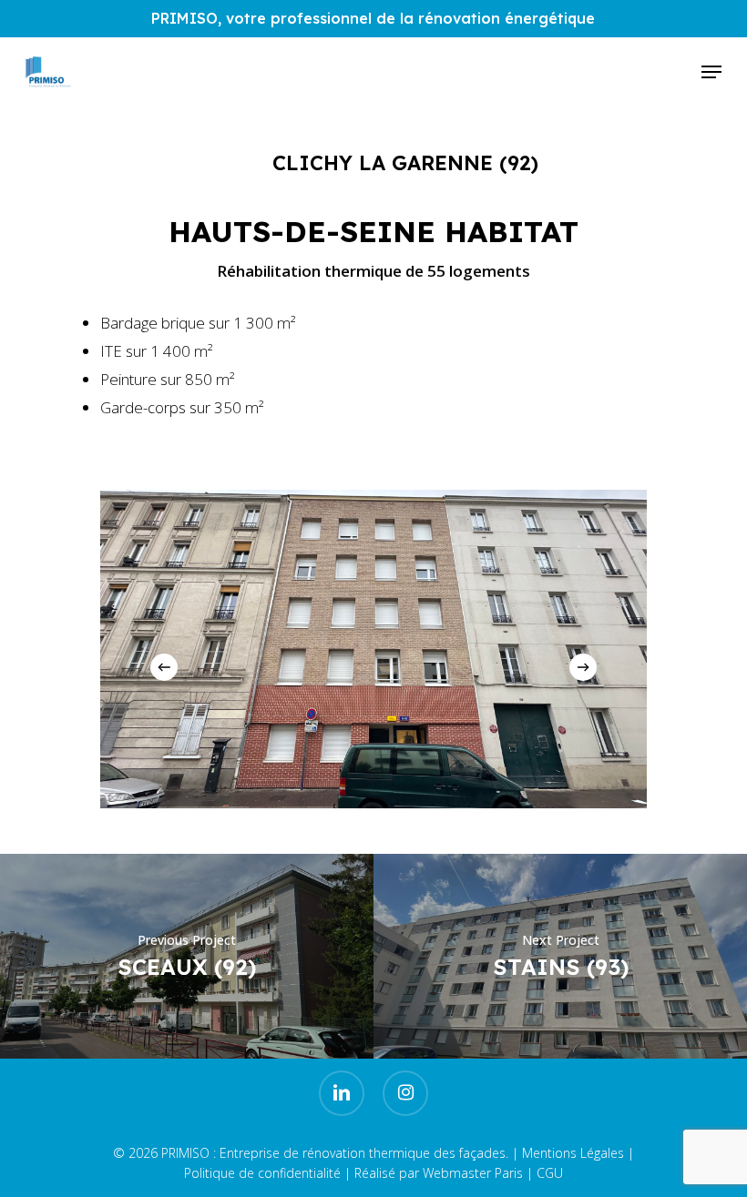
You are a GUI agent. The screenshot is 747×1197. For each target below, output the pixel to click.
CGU (550, 1173)
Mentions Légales (573, 1152)
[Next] (583, 667)
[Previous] (164, 667)
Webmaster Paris (473, 1173)
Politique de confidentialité (262, 1173)
